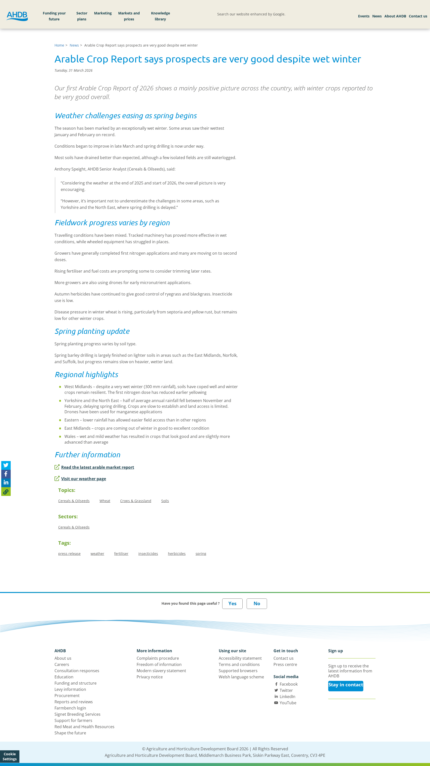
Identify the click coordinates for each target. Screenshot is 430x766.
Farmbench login (70, 708)
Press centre (285, 664)
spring (201, 553)
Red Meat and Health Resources (84, 726)
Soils (165, 500)
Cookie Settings (10, 756)
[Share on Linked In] (6, 482)
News (377, 16)
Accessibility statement (240, 658)
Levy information (70, 689)
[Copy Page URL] (6, 491)
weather (97, 553)
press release (69, 553)
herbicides (177, 553)
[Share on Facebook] (6, 474)
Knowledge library (160, 16)
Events (364, 16)
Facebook (289, 684)
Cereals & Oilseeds (74, 500)
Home (59, 45)
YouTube (288, 703)
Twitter (286, 690)
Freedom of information (159, 664)
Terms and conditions (239, 664)
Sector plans (81, 16)
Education (63, 677)
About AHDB (395, 16)
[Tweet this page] (6, 465)
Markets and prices (129, 16)
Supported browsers (238, 670)
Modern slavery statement (161, 670)
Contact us (418, 16)
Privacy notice (150, 677)
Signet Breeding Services (77, 714)
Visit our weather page (83, 478)
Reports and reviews (73, 702)
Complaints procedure (158, 658)
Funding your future (54, 16)
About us (62, 658)
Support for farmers (73, 720)
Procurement (67, 695)
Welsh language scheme (241, 677)
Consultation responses (76, 670)
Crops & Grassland (135, 500)
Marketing (103, 13)
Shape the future (70, 733)
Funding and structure (75, 683)
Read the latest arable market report (97, 467)
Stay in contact (345, 684)
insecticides (148, 553)
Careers (61, 664)
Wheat (105, 500)
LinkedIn (287, 696)
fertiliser (121, 553)
